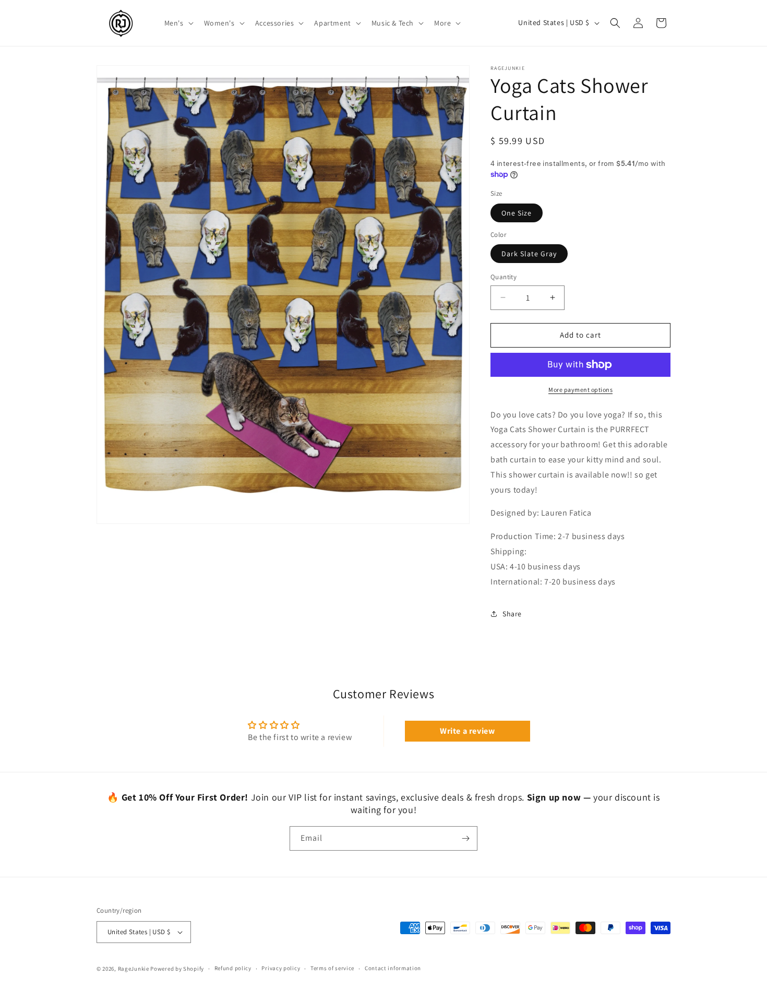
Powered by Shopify (177, 968)
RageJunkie (133, 968)
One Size (516, 213)
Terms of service (332, 968)
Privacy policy (280, 968)
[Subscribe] (465, 838)
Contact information (393, 968)
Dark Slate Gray (529, 253)
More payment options (580, 389)
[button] (178, 23)
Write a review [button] (467, 730)
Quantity (503, 276)
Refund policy (232, 968)
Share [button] (512, 613)
